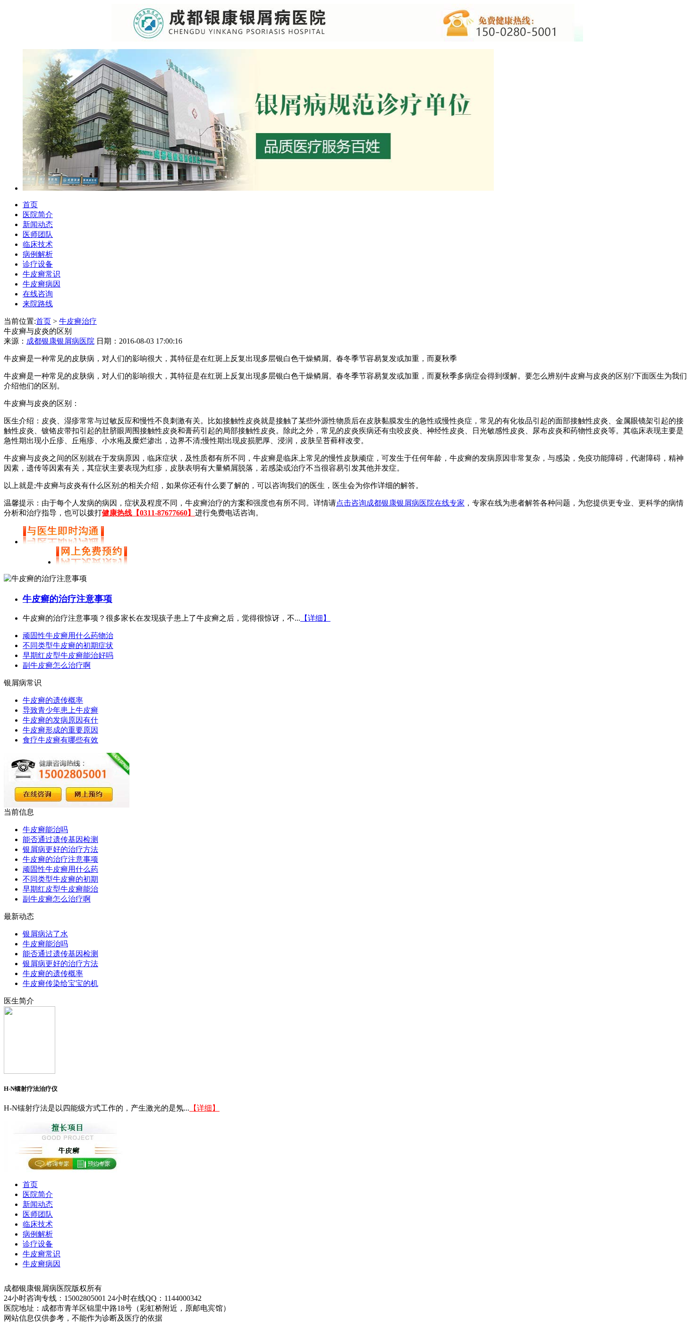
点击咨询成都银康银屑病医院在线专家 (400, 503)
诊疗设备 (38, 264)
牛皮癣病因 (41, 284)
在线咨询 (38, 294)
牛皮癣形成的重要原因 (60, 730)
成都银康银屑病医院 (60, 341)
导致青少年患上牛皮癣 (60, 710)
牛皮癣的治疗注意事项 (67, 599)
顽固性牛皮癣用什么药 (60, 869)
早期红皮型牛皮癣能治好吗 (68, 655)
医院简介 (38, 215)
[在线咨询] (258, 188)
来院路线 (38, 304)
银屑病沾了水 (45, 934)
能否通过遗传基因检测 (60, 839)
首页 (30, 205)
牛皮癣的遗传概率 (53, 700)
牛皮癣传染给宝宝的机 (60, 983)
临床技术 (38, 244)
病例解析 (38, 254)
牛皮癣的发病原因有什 (60, 720)
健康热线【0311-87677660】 (148, 513)
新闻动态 (38, 224)
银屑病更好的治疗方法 (60, 849)
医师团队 (38, 234)
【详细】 (315, 618)
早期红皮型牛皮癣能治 (60, 889)
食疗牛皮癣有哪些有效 (60, 740)
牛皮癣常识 (41, 274)
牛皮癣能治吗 (45, 830)
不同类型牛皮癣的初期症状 (68, 645)
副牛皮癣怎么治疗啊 (57, 665)
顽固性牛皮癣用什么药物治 (68, 636)
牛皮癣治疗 (78, 321)
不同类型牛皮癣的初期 (60, 879)
